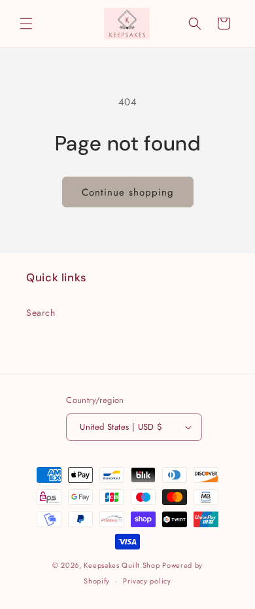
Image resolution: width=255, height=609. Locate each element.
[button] (26, 23)
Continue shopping (128, 192)
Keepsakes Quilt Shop (122, 565)
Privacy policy (147, 581)
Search (41, 312)
